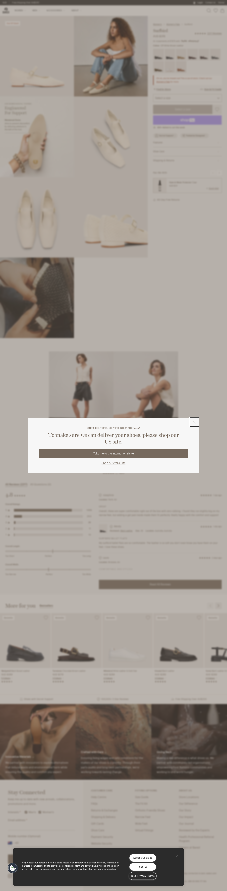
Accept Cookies (142, 858)
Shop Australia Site (113, 463)
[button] (12, 868)
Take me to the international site (113, 453)
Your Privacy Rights (143, 876)
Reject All (142, 867)
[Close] (176, 856)
